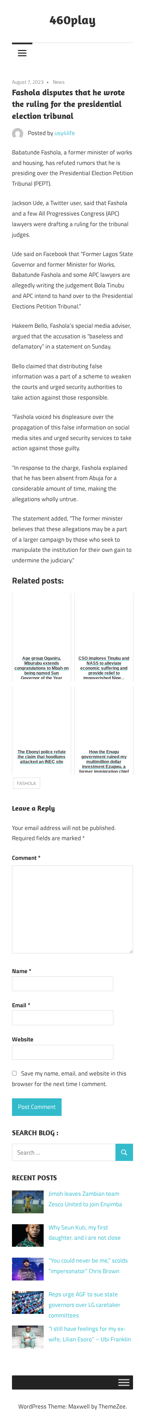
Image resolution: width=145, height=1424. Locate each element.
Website (22, 1039)
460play (73, 19)
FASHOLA (26, 783)
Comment (26, 857)
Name (21, 971)
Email (21, 1005)
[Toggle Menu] (124, 1382)
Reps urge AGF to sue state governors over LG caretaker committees (84, 1305)
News (59, 81)
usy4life (65, 133)
